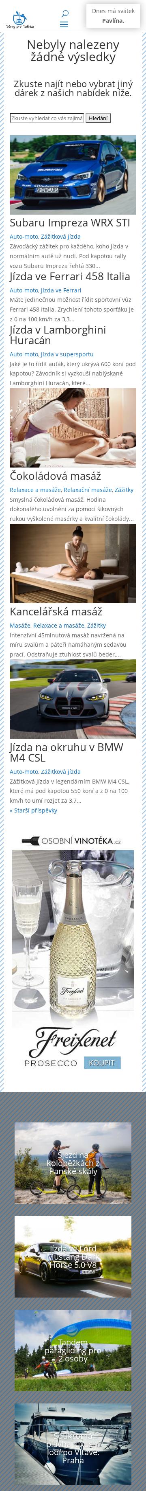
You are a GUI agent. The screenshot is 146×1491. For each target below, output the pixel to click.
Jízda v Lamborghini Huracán (58, 334)
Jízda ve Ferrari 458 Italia (70, 276)
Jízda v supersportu (67, 354)
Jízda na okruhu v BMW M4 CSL (66, 752)
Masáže (20, 625)
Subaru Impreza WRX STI (70, 222)
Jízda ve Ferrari (61, 290)
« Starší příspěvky (33, 810)
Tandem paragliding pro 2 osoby (73, 1350)
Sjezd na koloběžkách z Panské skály (73, 1163)
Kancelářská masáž (56, 611)
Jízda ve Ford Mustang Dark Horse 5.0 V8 (73, 1256)
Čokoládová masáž (55, 475)
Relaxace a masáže (35, 490)
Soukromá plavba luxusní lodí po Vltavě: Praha (73, 1448)
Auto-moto (24, 236)
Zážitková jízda (61, 236)
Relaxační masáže (88, 490)
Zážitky (124, 490)
